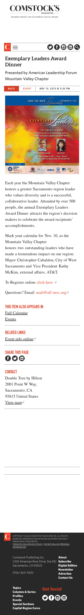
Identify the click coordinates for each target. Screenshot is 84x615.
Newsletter (65, 569)
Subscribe (64, 561)
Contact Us (65, 577)
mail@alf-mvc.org (51, 292)
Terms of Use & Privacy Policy (28, 544)
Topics (17, 587)
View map (13, 402)
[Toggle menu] (15, 47)
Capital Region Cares (26, 608)
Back (11, 88)
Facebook (57, 47)
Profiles (18, 596)
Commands (3, 612)
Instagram (63, 47)
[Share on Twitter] (15, 358)
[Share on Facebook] (8, 358)
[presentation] (7, 47)
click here (45, 282)
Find (77, 47)
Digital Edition (67, 565)
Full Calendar (16, 313)
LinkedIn (70, 47)
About (62, 557)
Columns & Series (24, 591)
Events (10, 319)
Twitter (50, 47)
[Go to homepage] (34, 11)
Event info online (19, 338)
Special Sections (23, 604)
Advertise (65, 573)
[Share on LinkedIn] (22, 358)
